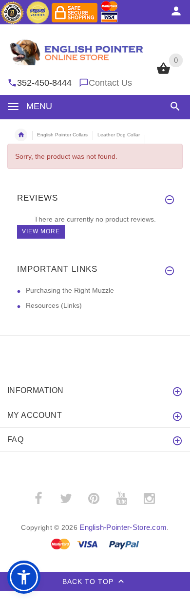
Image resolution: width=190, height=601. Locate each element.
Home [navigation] (21, 135)
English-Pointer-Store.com (123, 527)
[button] (173, 106)
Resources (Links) (54, 305)
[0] (163, 73)
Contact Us (110, 83)
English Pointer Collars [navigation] (62, 134)
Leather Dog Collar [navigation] (118, 134)
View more (41, 231)
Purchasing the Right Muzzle (70, 290)
